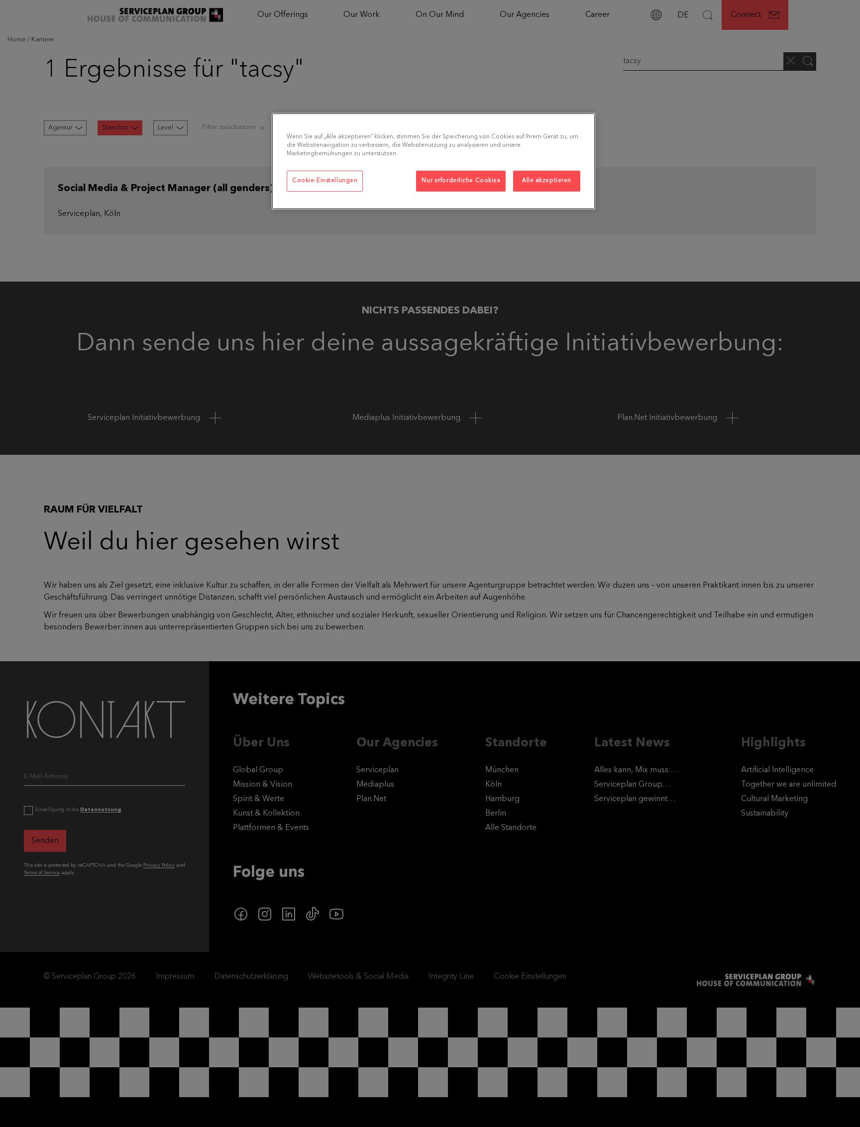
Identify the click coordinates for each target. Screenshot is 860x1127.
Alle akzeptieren (546, 181)
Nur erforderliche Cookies (461, 181)
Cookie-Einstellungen (324, 181)
